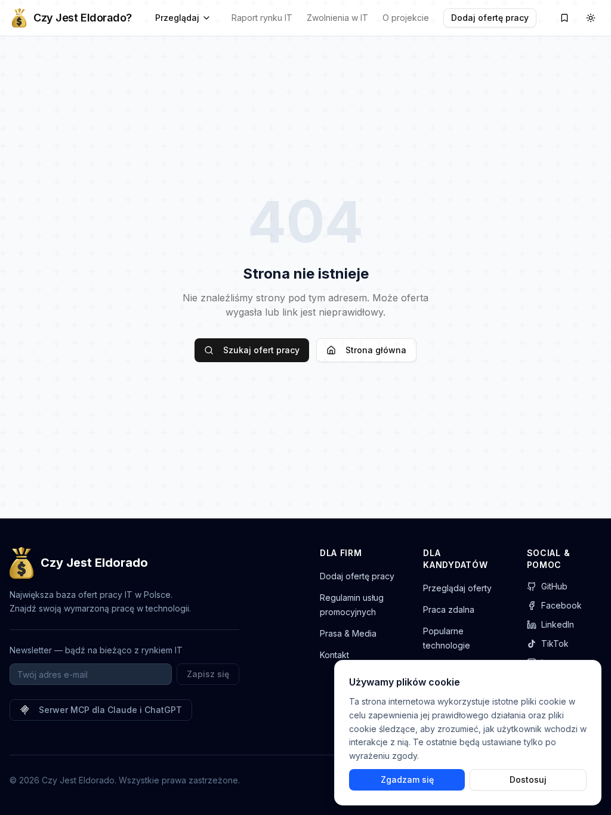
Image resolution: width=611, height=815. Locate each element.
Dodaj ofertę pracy (490, 18)
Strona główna (375, 350)
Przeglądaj (177, 18)
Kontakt (334, 655)
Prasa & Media (348, 633)
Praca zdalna (448, 609)
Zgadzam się (407, 779)
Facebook (561, 605)
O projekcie (405, 18)
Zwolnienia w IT (337, 18)
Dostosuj (528, 779)
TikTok (555, 643)
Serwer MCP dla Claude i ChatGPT (110, 710)
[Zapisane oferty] (564, 18)
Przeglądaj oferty (457, 588)
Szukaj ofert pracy (261, 350)
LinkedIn (557, 624)
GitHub (554, 586)
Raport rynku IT (262, 18)
